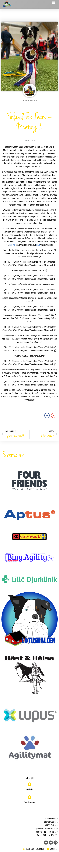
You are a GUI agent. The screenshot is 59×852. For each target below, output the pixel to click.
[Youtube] (51, 843)
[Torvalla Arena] (29, 797)
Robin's (12, 245)
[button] (53, 2)
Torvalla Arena (29, 802)
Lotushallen (29, 789)
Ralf (38, 245)
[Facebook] (46, 843)
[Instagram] (56, 843)
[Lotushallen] (29, 784)
